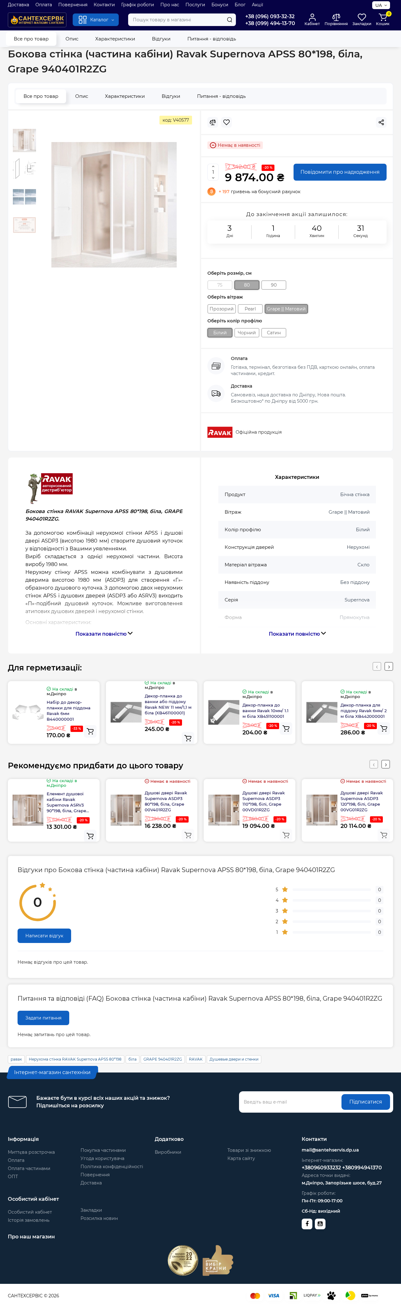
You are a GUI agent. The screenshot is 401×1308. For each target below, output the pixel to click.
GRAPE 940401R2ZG (162, 1059)
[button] (376, 666)
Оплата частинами (29, 1168)
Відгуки (161, 39)
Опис (71, 39)
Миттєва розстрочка (31, 1152)
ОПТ (13, 1176)
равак (16, 1059)
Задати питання (43, 1018)
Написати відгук (44, 936)
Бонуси (219, 5)
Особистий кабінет (30, 1212)
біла (132, 1059)
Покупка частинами (103, 1150)
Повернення (72, 5)
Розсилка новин (99, 1218)
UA (378, 5)
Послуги (195, 5)
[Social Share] (381, 122)
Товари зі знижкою (249, 1150)
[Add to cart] (90, 731)
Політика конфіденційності (112, 1166)
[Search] (230, 20)
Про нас (169, 5)
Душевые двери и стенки (234, 1059)
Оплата (43, 5)
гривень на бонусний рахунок (259, 191)
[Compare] (212, 122)
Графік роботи (137, 5)
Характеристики (115, 39)
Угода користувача (102, 1158)
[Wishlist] (226, 122)
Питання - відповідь (211, 39)
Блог (240, 5)
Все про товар (31, 39)
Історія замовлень (28, 1220)
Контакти (104, 5)
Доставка (18, 5)
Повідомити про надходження (340, 172)
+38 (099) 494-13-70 (270, 23)
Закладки (91, 1210)
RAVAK (196, 1059)
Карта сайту (241, 1158)
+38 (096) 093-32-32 (269, 16)
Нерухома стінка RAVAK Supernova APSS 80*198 (75, 1059)
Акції (257, 5)
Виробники (168, 1152)
